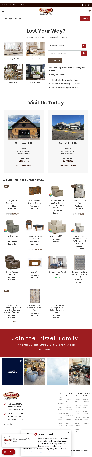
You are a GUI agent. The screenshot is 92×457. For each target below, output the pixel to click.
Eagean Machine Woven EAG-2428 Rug (79, 274)
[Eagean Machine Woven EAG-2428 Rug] (79, 262)
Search (85, 18)
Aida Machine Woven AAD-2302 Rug (34, 307)
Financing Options (78, 407)
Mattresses (61, 429)
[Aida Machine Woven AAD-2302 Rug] (34, 296)
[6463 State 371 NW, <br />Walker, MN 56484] (4, 404)
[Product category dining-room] (13, 74)
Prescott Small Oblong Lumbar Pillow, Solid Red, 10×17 (57, 309)
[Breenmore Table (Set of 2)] (34, 227)
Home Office (60, 418)
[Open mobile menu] (3, 11)
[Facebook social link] (82, 5)
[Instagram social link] (85, 5)
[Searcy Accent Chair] (79, 191)
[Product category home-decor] (35, 74)
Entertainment (61, 413)
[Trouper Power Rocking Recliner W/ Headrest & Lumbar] (79, 227)
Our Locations (69, 424)
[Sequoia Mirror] (34, 262)
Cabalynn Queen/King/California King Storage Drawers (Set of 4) (12, 309)
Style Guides (85, 412)
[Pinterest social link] (88, 5)
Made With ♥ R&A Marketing (78, 450)
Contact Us (78, 430)
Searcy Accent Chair (79, 201)
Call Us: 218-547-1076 (15, 409)
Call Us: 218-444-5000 (15, 419)
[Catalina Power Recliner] (12, 227)
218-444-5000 (68, 161)
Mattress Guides (86, 418)
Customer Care (78, 395)
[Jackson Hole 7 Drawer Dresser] (34, 191)
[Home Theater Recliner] (12, 262)
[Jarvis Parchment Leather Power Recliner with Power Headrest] (57, 191)
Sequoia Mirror (34, 272)
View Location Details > (24, 166)
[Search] (84, 53)
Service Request (86, 401)
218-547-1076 (24, 161)
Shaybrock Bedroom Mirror (12, 201)
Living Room (60, 398)
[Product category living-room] (13, 51)
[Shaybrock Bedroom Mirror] (12, 191)
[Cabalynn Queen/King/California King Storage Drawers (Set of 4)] (12, 296)
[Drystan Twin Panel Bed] (57, 262)
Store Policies (77, 424)
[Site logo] (46, 11)
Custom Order (77, 412)
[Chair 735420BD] (57, 227)
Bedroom (61, 403)
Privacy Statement (78, 418)
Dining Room (60, 408)
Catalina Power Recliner (12, 237)
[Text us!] (8, 452)
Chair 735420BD (57, 236)
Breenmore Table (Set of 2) (34, 237)
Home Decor (60, 424)
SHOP (60, 394)
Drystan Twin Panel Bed (57, 273)
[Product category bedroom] (35, 51)
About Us (69, 395)
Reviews (69, 419)
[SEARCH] (84, 46)
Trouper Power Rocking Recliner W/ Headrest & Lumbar (80, 240)
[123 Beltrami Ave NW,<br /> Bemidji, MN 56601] (4, 414)
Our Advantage (69, 414)
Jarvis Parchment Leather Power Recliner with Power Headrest (57, 204)
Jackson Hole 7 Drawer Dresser (34, 201)
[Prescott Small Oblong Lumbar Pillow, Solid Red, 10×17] (57, 296)
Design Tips (85, 407)
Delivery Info (77, 401)
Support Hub (86, 424)
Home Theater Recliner (12, 273)
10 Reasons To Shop (69, 408)
